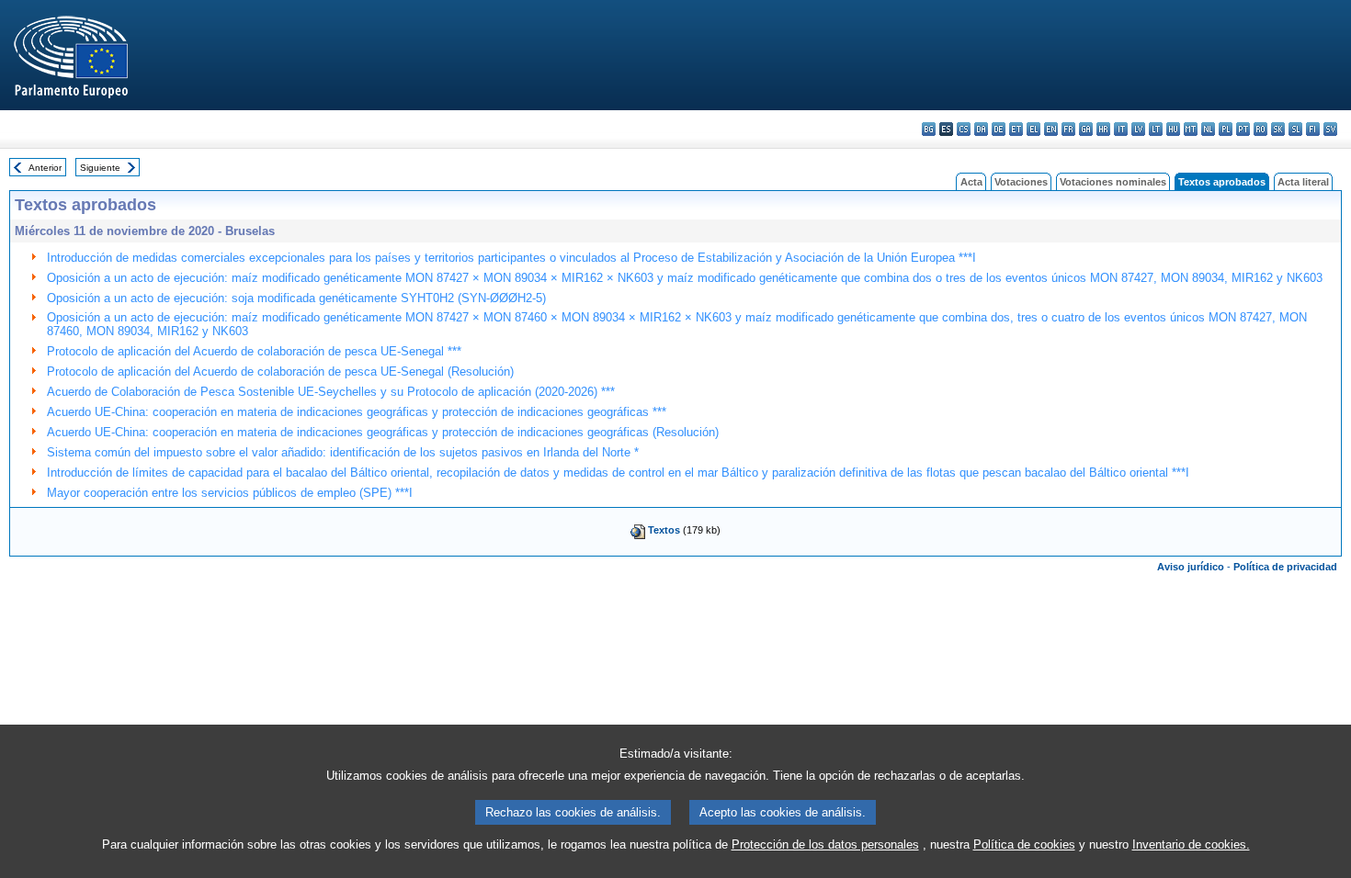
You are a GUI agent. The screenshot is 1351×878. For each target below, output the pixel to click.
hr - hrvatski (1103, 129)
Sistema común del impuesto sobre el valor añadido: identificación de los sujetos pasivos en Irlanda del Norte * (343, 452)
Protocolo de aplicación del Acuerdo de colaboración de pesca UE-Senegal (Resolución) (280, 371)
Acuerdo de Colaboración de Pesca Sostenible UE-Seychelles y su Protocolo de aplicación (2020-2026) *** (331, 392)
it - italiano (1121, 129)
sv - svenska (1330, 129)
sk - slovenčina (1278, 129)
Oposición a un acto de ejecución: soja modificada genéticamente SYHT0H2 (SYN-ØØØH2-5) (296, 298)
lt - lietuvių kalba (1156, 129)
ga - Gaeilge (1086, 129)
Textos (664, 529)
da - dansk (981, 129)
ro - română (1260, 129)
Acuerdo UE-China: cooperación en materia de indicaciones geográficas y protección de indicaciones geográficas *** (356, 412)
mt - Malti (1191, 129)
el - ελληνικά (1033, 129)
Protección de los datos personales (825, 844)
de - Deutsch (998, 129)
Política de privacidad (1285, 566)
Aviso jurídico (1190, 566)
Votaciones (1021, 181)
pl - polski (1225, 129)
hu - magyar (1173, 129)
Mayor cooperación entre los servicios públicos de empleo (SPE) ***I (230, 493)
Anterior (45, 168)
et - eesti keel (1016, 129)
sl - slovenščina (1295, 129)
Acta (971, 181)
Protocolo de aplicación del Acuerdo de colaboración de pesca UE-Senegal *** (254, 351)
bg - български (929, 129)
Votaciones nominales (1113, 181)
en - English (1051, 129)
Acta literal (1303, 181)
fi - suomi (1313, 129)
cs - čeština (964, 129)
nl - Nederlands (1208, 129)
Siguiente (100, 168)
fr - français (1068, 129)
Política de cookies (1024, 844)
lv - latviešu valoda (1138, 129)
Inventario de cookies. (1191, 844)
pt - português (1243, 129)
